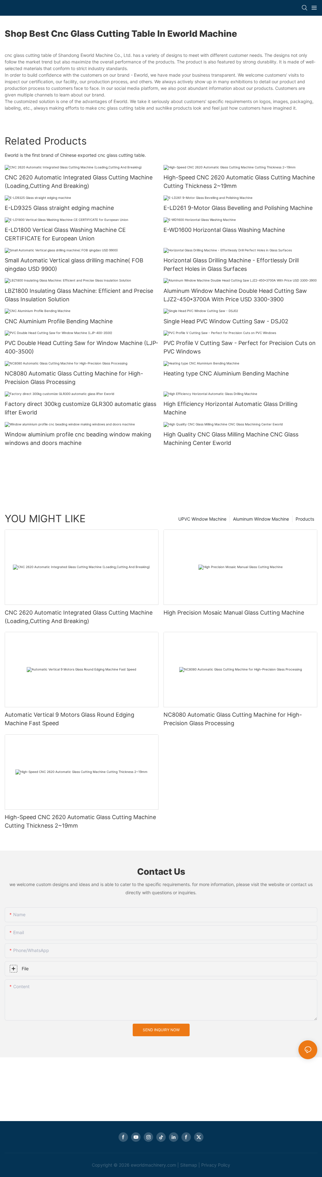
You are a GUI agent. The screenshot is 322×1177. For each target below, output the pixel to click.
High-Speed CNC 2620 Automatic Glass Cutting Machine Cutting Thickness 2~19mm (239, 181)
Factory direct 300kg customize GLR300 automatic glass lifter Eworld (80, 408)
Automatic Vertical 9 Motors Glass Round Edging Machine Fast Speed (69, 718)
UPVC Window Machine (202, 519)
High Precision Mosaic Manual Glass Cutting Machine (234, 612)
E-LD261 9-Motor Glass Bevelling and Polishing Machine (238, 208)
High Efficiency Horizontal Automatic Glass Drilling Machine (230, 408)
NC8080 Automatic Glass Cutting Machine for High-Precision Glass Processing (74, 377)
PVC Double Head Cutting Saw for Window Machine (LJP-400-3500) (81, 347)
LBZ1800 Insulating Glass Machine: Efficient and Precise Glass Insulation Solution (79, 295)
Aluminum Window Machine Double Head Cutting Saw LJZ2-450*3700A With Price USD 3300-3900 (235, 295)
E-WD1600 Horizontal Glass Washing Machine (224, 230)
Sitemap (188, 1165)
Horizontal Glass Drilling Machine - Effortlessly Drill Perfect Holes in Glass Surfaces (231, 264)
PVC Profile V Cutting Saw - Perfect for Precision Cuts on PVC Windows (240, 347)
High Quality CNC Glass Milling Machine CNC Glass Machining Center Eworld (231, 438)
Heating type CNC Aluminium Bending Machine (226, 373)
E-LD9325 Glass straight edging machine (59, 208)
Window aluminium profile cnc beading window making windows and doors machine (78, 438)
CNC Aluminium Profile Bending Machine (59, 321)
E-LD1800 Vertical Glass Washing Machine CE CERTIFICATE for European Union (65, 234)
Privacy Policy (215, 1165)
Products (305, 519)
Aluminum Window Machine (261, 519)
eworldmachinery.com (153, 1165)
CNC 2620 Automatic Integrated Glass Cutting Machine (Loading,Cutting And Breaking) (79, 181)
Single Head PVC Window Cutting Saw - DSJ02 (226, 321)
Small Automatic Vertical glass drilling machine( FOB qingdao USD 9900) (74, 264)
